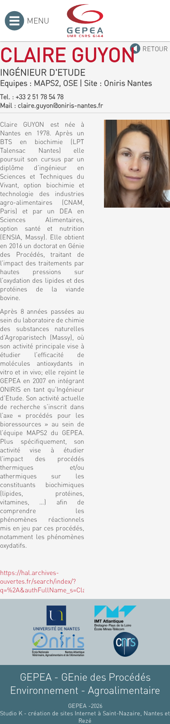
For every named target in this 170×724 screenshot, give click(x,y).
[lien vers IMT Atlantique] (115, 618)
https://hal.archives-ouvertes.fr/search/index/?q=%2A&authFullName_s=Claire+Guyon (57, 581)
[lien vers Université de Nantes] (56, 618)
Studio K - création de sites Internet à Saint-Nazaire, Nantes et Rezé (85, 716)
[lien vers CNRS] (125, 644)
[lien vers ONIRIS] (58, 644)
